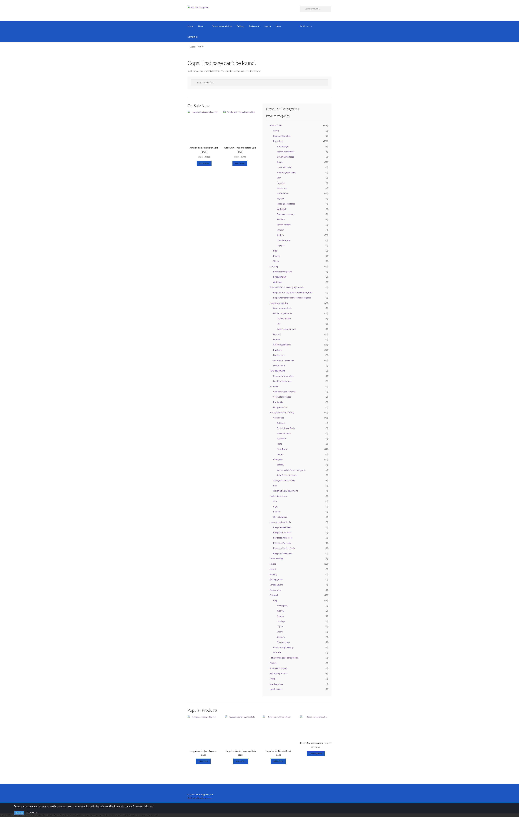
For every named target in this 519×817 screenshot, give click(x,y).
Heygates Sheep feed (282, 553)
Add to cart (204, 163)
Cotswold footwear (282, 396)
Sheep (276, 261)
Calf (275, 501)
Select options (316, 753)
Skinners (281, 637)
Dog (275, 600)
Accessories (278, 417)
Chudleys (281, 621)
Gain (279, 177)
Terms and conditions (222, 26)
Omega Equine (276, 584)
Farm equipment (277, 370)
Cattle (276, 130)
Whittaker (278, 282)
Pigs (275, 250)
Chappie (280, 616)
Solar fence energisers (287, 475)
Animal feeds (276, 125)
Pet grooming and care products (285, 657)
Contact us (193, 36)
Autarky (280, 610)
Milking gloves (276, 579)
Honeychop (282, 188)
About (201, 26)
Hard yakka (278, 402)
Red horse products (278, 673)
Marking (273, 574)
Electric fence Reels (286, 428)
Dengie (280, 162)
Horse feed (278, 141)
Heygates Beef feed (282, 527)
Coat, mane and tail (282, 308)
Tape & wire (282, 449)
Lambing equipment (282, 381)
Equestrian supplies (279, 303)
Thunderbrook (283, 240)
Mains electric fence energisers (291, 470)
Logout (267, 26)
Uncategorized (276, 684)
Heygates (281, 183)
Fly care (276, 339)
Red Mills (281, 219)
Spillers (280, 235)
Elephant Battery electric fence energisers (292, 292)
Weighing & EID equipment (285, 490)
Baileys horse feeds (285, 151)
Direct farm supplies (282, 271)
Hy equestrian (279, 276)
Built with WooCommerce (200, 798)
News (278, 26)
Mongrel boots (280, 407)
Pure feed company (285, 214)
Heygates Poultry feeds (284, 548)
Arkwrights (282, 605)
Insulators (281, 438)
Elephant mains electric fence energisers (292, 297)
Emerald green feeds (286, 172)
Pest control (275, 590)
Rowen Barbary (284, 224)
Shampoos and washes (283, 360)
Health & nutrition (278, 496)
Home (190, 26)
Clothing (274, 266)
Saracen (280, 229)
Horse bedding (276, 558)
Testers (280, 454)
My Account (254, 26)
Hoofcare (277, 350)
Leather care (279, 355)
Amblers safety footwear (284, 391)
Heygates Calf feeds (282, 532)
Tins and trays (283, 642)
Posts (279, 443)
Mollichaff (281, 209)
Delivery (240, 26)
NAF (278, 323)
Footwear (274, 386)
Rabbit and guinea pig (283, 647)
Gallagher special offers (284, 480)
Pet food (274, 595)
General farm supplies (283, 376)
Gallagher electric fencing (282, 412)
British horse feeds (285, 156)
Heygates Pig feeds (282, 543)
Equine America (284, 318)
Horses (273, 563)
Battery (280, 464)
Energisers (278, 459)
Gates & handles (284, 433)
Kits (275, 485)
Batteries (281, 423)
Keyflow (280, 198)
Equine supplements (282, 313)
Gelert (280, 631)
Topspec (281, 245)
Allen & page (282, 146)
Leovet (273, 569)
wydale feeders (276, 689)
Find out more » (32, 812)
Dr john (280, 626)
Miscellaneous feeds (286, 203)
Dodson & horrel (284, 167)
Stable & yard (279, 365)
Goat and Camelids (281, 136)
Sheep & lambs (280, 517)
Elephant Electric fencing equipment (287, 287)
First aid (277, 334)
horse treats (282, 193)
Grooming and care (282, 344)
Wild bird (277, 652)
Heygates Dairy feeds (282, 537)
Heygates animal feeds (280, 522)
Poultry (276, 256)
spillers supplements (286, 329)
